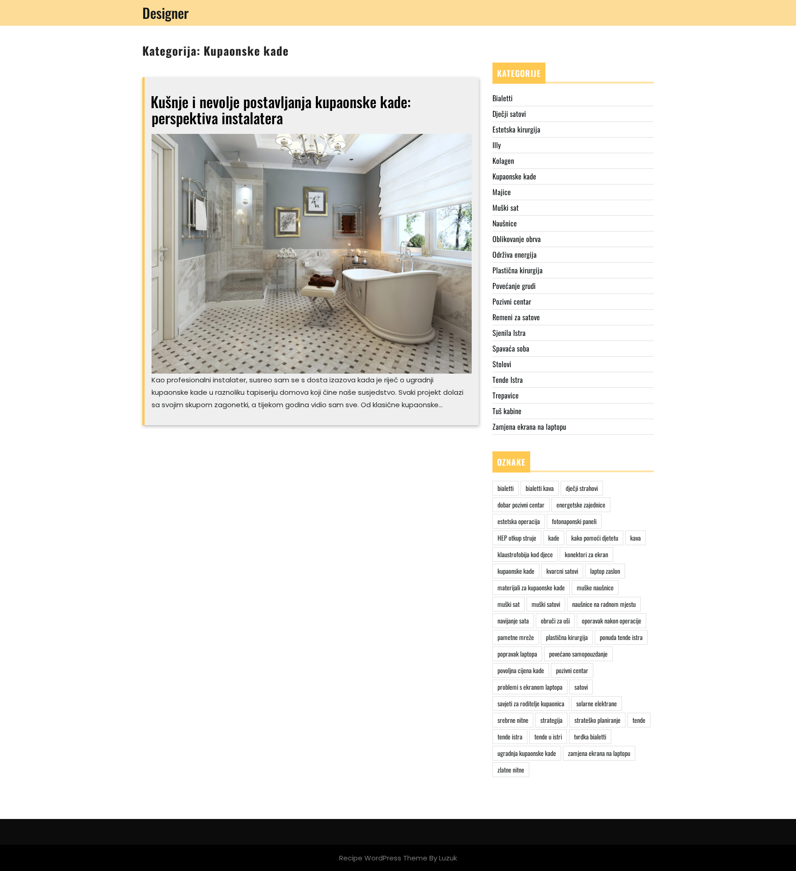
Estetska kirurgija (516, 129)
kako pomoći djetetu (594, 537)
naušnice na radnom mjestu (604, 604)
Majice (501, 191)
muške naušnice (595, 587)
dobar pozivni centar (521, 504)
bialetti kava (540, 488)
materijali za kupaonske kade (531, 587)
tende (638, 720)
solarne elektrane (596, 703)
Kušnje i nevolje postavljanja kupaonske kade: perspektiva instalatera (281, 109)
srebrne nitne (513, 720)
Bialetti (502, 98)
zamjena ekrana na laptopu (599, 753)
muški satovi (546, 604)
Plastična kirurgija (517, 270)
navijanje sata (513, 620)
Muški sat (505, 207)
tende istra (510, 736)
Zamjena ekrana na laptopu (529, 426)
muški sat (509, 604)
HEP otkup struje (517, 537)
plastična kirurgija (567, 637)
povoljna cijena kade (521, 670)
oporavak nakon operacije (611, 620)
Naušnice (504, 223)
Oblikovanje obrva (516, 238)
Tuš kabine (506, 410)
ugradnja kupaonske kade (527, 753)
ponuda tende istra (621, 637)
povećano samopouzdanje (578, 653)
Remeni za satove (516, 317)
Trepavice (505, 395)
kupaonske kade (516, 571)
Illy (496, 144)
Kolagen (503, 160)
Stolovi (501, 363)
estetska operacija (519, 521)
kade (553, 537)
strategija (551, 720)
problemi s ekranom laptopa (530, 687)
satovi (581, 687)
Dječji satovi (509, 113)
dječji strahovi (582, 488)
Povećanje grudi (514, 285)
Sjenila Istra (509, 332)
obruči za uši (555, 620)
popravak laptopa (517, 653)
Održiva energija (514, 254)
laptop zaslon (605, 571)
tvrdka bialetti (590, 736)
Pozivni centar (511, 301)
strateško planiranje (597, 720)
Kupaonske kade (514, 176)
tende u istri (548, 736)
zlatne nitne (511, 769)
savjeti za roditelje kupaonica (531, 703)
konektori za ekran (586, 554)
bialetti (506, 488)
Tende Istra (507, 379)
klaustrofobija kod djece (525, 554)
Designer (165, 12)
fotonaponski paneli (574, 521)
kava (635, 537)
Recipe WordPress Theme (383, 858)
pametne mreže (516, 637)
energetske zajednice (580, 504)
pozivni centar (572, 670)
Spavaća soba (510, 348)
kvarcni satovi (562, 571)
